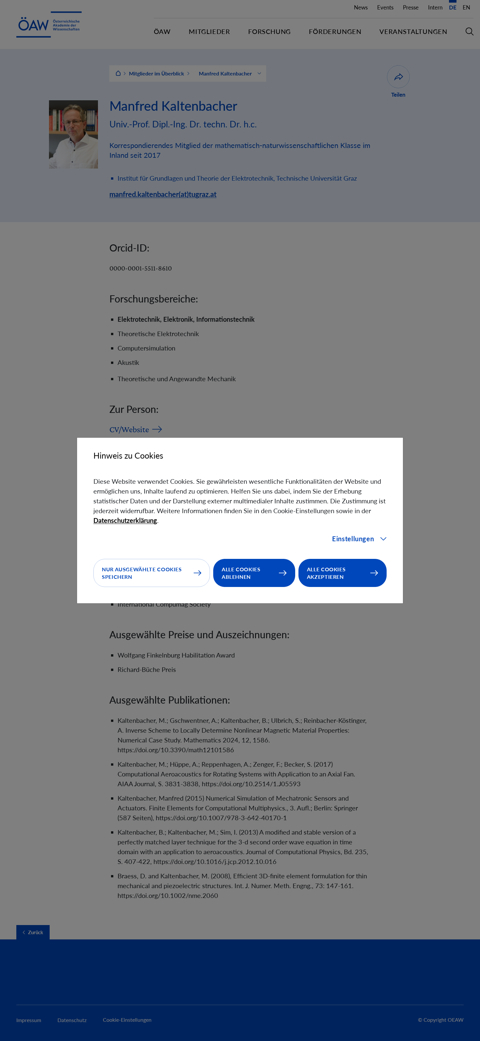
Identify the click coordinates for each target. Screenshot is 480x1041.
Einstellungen (353, 539)
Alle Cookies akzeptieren (326, 573)
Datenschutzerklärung (125, 520)
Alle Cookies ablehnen (241, 573)
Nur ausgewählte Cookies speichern (142, 573)
